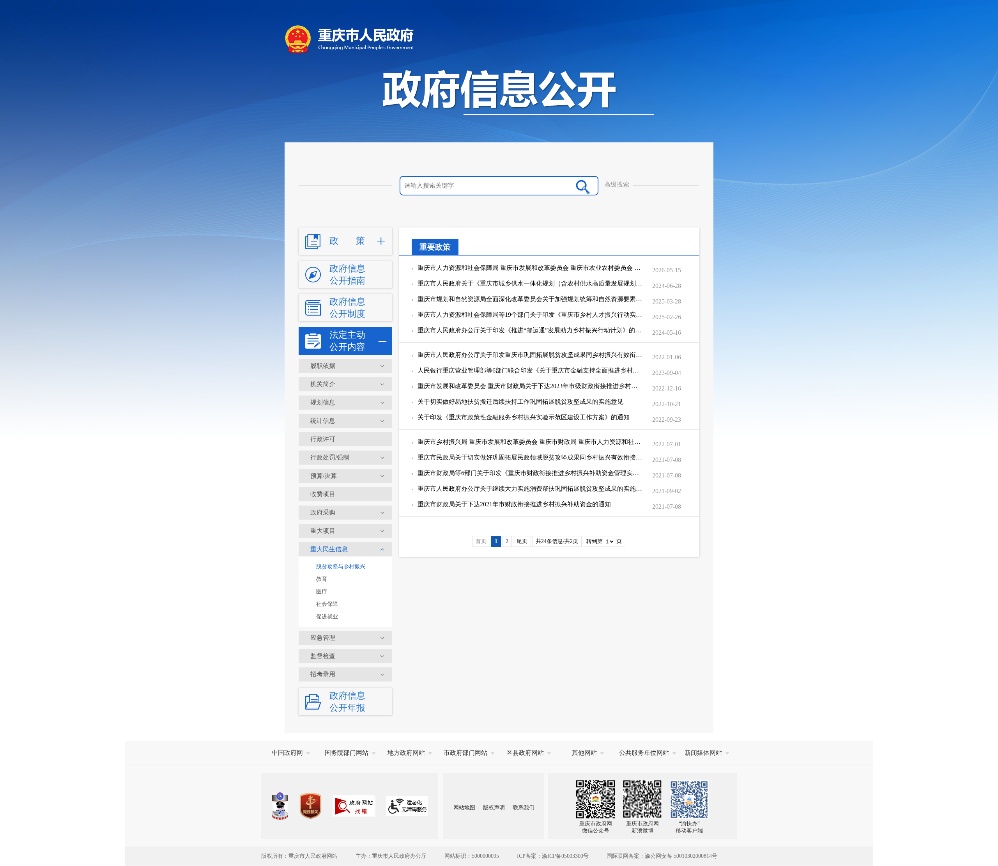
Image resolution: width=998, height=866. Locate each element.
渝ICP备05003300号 (565, 856)
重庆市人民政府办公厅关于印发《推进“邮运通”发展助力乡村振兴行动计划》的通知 (530, 330)
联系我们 (523, 808)
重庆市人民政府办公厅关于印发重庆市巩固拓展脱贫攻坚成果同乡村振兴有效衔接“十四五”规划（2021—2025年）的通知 (530, 354)
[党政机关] (310, 805)
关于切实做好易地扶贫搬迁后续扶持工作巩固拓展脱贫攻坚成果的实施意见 (520, 401)
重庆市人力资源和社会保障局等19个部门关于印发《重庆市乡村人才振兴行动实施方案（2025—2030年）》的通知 (530, 314)
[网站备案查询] (280, 806)
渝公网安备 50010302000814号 (681, 856)
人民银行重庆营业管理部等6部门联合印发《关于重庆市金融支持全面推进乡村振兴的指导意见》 (530, 370)
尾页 (522, 541)
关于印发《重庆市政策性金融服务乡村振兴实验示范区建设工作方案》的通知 (524, 417)
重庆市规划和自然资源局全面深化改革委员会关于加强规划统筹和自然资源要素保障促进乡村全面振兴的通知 (530, 299)
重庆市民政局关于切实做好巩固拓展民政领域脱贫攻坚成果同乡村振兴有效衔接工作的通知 (530, 457)
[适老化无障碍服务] (407, 806)
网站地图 (464, 808)
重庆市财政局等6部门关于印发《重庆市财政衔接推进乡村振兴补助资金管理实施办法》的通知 (530, 473)
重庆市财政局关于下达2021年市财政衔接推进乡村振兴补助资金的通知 (514, 504)
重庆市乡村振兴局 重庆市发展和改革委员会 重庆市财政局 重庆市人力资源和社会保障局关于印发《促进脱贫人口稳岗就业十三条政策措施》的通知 (530, 441)
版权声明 (494, 808)
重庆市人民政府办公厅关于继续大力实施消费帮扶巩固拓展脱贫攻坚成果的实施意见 (530, 488)
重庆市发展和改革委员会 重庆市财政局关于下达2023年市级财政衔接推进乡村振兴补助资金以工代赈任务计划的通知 (530, 386)
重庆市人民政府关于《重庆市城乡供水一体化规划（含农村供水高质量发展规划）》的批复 (530, 283)
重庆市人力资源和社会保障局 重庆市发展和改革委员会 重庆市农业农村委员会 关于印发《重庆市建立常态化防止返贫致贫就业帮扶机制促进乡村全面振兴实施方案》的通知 (530, 267)
